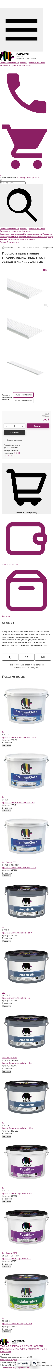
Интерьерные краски (32, 234)
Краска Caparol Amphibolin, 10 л (17, 1063)
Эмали (39, 236)
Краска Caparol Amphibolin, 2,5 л (17, 933)
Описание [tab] (8, 622)
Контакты (26, 65)
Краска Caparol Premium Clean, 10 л (19, 868)
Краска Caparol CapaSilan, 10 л (16, 1258)
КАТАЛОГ (27, 1346)
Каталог (23, 63)
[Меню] (21, 29)
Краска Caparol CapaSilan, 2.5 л (17, 1193)
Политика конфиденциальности (14, 1368)
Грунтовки (10, 236)
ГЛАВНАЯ (4, 1346)
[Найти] (21, 205)
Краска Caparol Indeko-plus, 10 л (17, 1324)
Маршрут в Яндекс (8, 1359)
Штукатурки (20, 236)
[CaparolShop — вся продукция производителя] (18, 56)
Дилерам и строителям (10, 65)
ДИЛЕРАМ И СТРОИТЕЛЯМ (34, 1349)
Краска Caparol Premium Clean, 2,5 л (19, 737)
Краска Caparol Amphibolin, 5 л (16, 998)
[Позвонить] (26, 93)
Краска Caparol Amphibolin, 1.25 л (17, 1128)
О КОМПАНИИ (16, 1346)
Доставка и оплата (36, 63)
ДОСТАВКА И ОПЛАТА (10, 1349)
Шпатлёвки (31, 236)
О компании (13, 63)
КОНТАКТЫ (5, 1351)
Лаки (44, 236)
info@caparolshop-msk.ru (28, 177)
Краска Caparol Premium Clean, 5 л (18, 802)
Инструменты (13, 242)
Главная (4, 63)
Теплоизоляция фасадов (11, 234)
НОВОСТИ (38, 1346)
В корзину (6, 745)
